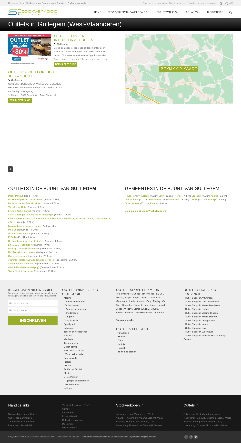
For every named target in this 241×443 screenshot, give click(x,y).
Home (97, 12)
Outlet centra (70, 346)
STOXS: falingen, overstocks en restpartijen (31, 214)
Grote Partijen (71, 377)
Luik (152, 421)
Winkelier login (69, 427)
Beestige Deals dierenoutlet (22, 248)
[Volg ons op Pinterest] (231, 3)
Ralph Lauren (140, 297)
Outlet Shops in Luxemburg (199, 331)
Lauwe (162, 195)
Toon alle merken (125, 320)
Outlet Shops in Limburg (197, 309)
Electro (67, 373)
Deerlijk (212, 199)
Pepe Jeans (150, 305)
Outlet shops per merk (137, 290)
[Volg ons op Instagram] (226, 3)
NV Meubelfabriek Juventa (22, 252)
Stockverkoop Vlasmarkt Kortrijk (24, 226)
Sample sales (49, 3)
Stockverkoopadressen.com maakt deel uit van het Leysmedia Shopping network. (118, 437)
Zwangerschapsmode (76, 309)
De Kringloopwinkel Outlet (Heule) (25, 199)
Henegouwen (132, 421)
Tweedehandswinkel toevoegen (202, 3)
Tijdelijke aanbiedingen (77, 380)
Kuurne (214, 195)
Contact (66, 408)
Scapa (127, 297)
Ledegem (196, 195)
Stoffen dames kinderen (20, 263)
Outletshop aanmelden (20, 417)
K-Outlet (12, 237)
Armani (140, 301)
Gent (120, 340)
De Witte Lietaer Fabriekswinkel (24, 203)
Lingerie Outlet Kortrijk (19, 211)
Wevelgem (143, 195)
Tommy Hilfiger (123, 293)
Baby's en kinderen (75, 301)
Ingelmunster (132, 199)
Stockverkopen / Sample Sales (127, 12)
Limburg (133, 417)
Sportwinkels (70, 358)
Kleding (67, 297)
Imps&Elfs (159, 312)
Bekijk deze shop (65, 64)
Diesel (119, 297)
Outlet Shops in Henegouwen (200, 320)
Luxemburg (122, 425)
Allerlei (67, 365)
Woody (127, 308)
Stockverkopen (33, 3)
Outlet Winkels (167, 12)
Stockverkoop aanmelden (21, 414)
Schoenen (69, 328)
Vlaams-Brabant (147, 417)
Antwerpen (123, 333)
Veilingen (68, 388)
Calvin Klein (155, 297)
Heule (128, 195)
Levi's (132, 301)
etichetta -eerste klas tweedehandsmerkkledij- (32, 259)
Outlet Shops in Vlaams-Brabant (201, 313)
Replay (156, 301)
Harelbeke (154, 199)
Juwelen (68, 335)
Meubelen (69, 339)
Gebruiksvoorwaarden (73, 420)
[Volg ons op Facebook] (221, 3)
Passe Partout (15, 195)
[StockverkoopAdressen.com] (32, 12)
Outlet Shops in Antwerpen (199, 297)
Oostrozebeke (132, 203)
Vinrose (129, 312)
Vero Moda (121, 301)
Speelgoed (69, 324)
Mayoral (155, 308)
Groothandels (72, 384)
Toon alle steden (127, 351)
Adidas (119, 312)
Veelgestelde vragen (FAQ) (76, 405)
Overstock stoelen (17, 256)
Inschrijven (33, 320)
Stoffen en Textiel (73, 369)
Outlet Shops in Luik (195, 328)
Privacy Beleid (69, 416)
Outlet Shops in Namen (197, 324)
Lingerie (69, 316)
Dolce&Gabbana (143, 312)
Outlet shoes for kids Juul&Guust (31, 74)
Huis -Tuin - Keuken (74, 350)
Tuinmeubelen (71, 343)
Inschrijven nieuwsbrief (20, 425)
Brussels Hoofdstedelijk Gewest (145, 425)
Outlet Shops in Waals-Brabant (201, 316)
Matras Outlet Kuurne (19, 233)
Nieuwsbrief (215, 12)
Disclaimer (67, 424)
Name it (138, 305)
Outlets (60, 3)
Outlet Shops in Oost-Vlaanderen (202, 301)
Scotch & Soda (141, 308)
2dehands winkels (77, 3)
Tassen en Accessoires (75, 331)
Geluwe (194, 199)
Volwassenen (72, 305)
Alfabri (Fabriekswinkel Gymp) (23, 267)
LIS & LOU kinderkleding (21, 244)
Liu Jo (159, 293)
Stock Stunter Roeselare (20, 271)
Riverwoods (148, 293)
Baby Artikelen (71, 320)
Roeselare (173, 199)
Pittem (153, 203)
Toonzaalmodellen (74, 354)
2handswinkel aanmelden (21, 421)
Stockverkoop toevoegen (155, 3)
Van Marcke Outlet (17, 207)
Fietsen (67, 361)
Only (148, 301)
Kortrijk (178, 195)
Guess (136, 293)
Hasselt (121, 348)
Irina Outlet (14, 229)
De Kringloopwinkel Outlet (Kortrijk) (26, 241)
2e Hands (192, 12)
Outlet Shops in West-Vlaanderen (202, 305)
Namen (144, 421)
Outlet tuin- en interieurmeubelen (73, 38)
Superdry (127, 305)
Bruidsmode (71, 313)
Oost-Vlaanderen (137, 414)
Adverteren (68, 412)
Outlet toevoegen (177, 3)
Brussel (121, 336)
